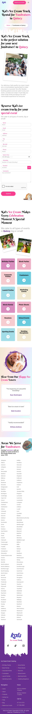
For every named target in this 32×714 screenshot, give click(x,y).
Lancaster (19, 495)
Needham (19, 553)
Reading (3, 595)
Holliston (19, 480)
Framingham (4, 544)
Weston (19, 606)
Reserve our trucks (19, 2)
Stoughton (19, 577)
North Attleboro (5, 566)
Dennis (3, 520)
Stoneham (19, 575)
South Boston (20, 568)
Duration (5, 165)
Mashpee (19, 529)
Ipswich (19, 489)
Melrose (19, 535)
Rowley (3, 604)
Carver (3, 500)
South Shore (20, 573)
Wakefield (19, 591)
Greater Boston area (6, 555)
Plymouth (3, 586)
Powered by (19, 712)
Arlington (3, 467)
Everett (3, 537)
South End (19, 571)
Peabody (3, 579)
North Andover (5, 564)
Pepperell (3, 584)
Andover (3, 465)
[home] (3, 2)
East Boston (4, 531)
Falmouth (3, 540)
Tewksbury (19, 586)
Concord (3, 513)
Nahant (19, 549)
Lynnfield (19, 513)
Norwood (3, 577)
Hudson (19, 484)
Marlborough (20, 524)
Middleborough (21, 540)
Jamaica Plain (20, 491)
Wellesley (19, 599)
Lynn (18, 511)
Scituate (3, 615)
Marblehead (20, 522)
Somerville (19, 564)
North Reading (5, 571)
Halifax (18, 460)
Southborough (20, 566)
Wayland (19, 597)
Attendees (5, 160)
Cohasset (3, 511)
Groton (3, 557)
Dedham (3, 518)
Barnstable (4, 471)
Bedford (3, 473)
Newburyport (20, 557)
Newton (3, 560)
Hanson (19, 469)
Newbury (19, 555)
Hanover (19, 467)
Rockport (3, 602)
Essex (2, 535)
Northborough (5, 568)
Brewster (3, 484)
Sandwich (3, 610)
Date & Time (6, 155)
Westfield (19, 602)
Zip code (5, 144)
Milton (18, 546)
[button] (28, 2)
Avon (2, 469)
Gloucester (4, 553)
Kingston (19, 493)
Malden (19, 515)
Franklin (3, 546)
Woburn (19, 617)
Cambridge (4, 495)
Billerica (3, 478)
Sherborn (3, 619)
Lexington (19, 502)
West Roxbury (20, 608)
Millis (18, 544)
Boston (3, 480)
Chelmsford (4, 507)
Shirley (18, 560)
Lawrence (19, 498)
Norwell (3, 575)
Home (8, 25)
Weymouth (19, 613)
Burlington (4, 493)
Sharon (3, 617)
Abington (3, 460)
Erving (2, 533)
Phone (4, 149)
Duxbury (3, 529)
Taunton (19, 584)
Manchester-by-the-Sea (23, 518)
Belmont (3, 476)
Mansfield (19, 520)
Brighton (3, 489)
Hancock (19, 465)
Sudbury (19, 579)
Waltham (19, 593)
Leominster (20, 500)
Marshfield (19, 526)
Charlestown (4, 502)
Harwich (19, 471)
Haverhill (19, 473)
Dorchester (4, 522)
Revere (3, 597)
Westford (19, 604)
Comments (6, 171)
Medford (19, 533)
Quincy (3, 588)
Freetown (3, 549)
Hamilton (19, 462)
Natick (18, 551)
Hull (18, 487)
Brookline (3, 491)
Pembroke (3, 582)
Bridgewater (4, 487)
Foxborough (4, 542)
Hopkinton (19, 482)
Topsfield (19, 588)
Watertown (20, 595)
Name (4, 123)
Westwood (19, 610)
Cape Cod (3, 498)
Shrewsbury (20, 562)
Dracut (3, 526)
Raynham (3, 593)
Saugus (3, 613)
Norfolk (3, 562)
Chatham (3, 504)
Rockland (3, 599)
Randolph (3, 591)
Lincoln (19, 504)
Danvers (3, 515)
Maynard (19, 531)
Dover (2, 524)
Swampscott (20, 582)
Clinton (3, 509)
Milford (18, 542)
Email (4, 128)
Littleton (19, 507)
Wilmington (20, 615)
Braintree (3, 482)
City (4, 139)
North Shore (4, 573)
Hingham (19, 476)
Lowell (18, 509)
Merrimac (19, 537)
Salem (2, 606)
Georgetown (4, 551)
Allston (3, 462)
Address (5, 133)
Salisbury (3, 608)
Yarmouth (19, 619)
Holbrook (19, 478)
